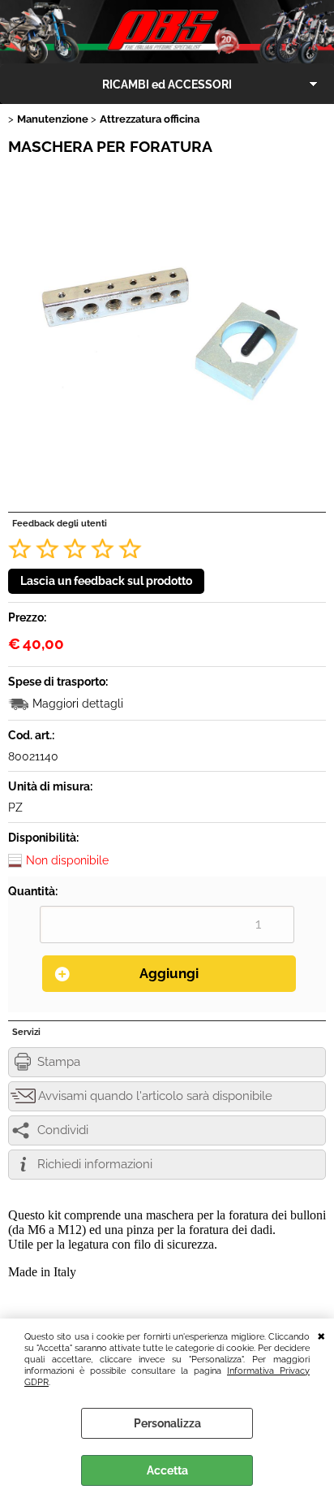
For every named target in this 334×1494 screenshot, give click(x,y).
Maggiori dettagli (77, 703)
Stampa (58, 1061)
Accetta (167, 1470)
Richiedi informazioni (94, 1164)
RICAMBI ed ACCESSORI (167, 84)
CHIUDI (321, 1335)
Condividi (62, 1130)
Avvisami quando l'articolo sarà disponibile (155, 1096)
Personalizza (167, 1423)
